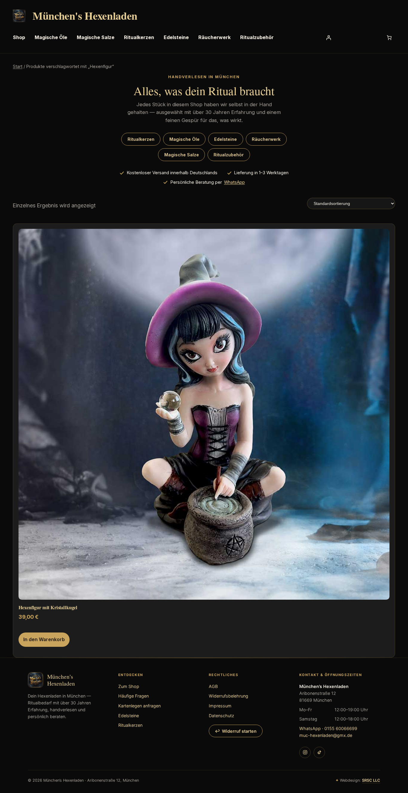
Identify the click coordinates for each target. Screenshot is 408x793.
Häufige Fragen (133, 695)
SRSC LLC (371, 780)
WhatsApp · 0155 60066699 (328, 728)
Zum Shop (128, 686)
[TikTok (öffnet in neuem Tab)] (319, 752)
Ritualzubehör (229, 154)
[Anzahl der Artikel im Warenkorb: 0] (389, 38)
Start (17, 66)
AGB (213, 686)
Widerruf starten (239, 731)
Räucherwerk (266, 139)
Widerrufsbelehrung (228, 695)
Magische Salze (181, 154)
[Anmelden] (329, 38)
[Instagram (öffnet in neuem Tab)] (305, 752)
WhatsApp (234, 182)
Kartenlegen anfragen (139, 705)
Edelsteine (225, 139)
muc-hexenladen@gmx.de (325, 735)
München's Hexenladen (85, 15)
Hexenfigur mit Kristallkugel (48, 607)
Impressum (220, 705)
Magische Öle (184, 139)
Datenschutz (221, 715)
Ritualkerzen (141, 139)
